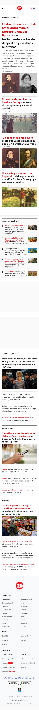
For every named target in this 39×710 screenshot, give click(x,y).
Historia (4, 613)
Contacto (23, 655)
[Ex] (13, 678)
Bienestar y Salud (26, 600)
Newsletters (8, 671)
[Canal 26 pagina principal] (19, 10)
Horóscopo (24, 613)
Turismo (6, 500)
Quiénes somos (7, 655)
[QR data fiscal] (19, 692)
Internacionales (7, 616)
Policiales (5, 620)
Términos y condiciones (9, 659)
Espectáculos (9, 354)
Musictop (5, 644)
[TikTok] (23, 678)
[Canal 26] (19, 586)
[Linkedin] (19, 678)
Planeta (22, 616)
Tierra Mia (5, 640)
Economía (23, 606)
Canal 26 (5, 636)
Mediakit (7, 663)
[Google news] (33, 678)
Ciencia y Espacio (8, 603)
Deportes (5, 606)
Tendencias (5, 626)
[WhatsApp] (27, 678)
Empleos (23, 667)
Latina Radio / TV (25, 636)
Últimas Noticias (7, 600)
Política (22, 620)
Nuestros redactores (8, 667)
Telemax (23, 640)
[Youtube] (16, 678)
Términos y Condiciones (23, 697)
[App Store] (13, 683)
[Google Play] (25, 683)
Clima (22, 603)
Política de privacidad (27, 659)
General (23, 610)
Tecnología (8, 428)
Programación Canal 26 (28, 663)
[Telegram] (30, 678)
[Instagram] (9, 678)
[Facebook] (5, 678)
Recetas (4, 623)
